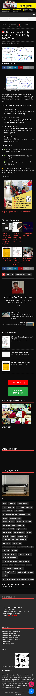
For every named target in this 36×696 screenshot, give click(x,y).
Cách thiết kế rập (8, 507)
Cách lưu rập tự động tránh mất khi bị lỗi (17, 261)
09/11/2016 (15, 354)
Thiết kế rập (7, 568)
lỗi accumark (22, 536)
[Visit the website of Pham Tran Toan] (16, 305)
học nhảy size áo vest (24, 212)
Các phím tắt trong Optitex (6, 259)
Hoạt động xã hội (8, 529)
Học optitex (7, 532)
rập (11, 565)
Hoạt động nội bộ (18, 525)
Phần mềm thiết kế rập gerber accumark (16, 561)
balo (4, 504)
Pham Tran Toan (17, 43)
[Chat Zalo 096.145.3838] (31, 691)
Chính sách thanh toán (10, 633)
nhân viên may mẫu (9, 547)
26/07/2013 (6, 43)
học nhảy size (21, 529)
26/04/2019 (15, 341)
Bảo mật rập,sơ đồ (8, 644)
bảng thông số (23, 504)
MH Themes (18, 694)
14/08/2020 (15, 364)
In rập (29, 532)
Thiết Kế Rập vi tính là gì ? (27, 259)
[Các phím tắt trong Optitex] (6, 366)
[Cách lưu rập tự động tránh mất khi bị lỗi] (6, 342)
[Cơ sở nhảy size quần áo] (6, 354)
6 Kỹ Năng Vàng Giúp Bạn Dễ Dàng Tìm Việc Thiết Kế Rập (16, 238)
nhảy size (10, 274)
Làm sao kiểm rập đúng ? (27, 235)
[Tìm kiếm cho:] (18, 19)
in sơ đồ (5, 536)
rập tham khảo (19, 565)
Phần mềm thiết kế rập (10, 558)
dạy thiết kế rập (24, 514)
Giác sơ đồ (6, 525)
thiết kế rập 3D (18, 568)
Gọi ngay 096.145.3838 (18, 391)
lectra (13, 536)
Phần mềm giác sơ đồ (9, 554)
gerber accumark (8, 522)
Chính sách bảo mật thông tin (11, 631)
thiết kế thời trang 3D (25, 572)
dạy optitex (19, 511)
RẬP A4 (5, 565)
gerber (5, 518)
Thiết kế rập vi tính (9, 572)
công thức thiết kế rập (24, 507)
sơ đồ (29, 565)
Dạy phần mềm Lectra (10, 514)
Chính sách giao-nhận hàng (11, 637)
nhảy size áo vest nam (23, 274)
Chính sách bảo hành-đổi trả (11, 636)
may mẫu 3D (6, 543)
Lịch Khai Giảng (18, 382)
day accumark (7, 511)
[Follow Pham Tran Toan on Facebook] (19, 305)
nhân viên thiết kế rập (25, 547)
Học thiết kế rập (19, 532)
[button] (33, 14)
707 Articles (28, 297)
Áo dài (5, 576)
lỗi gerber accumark (19, 540)
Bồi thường (6, 642)
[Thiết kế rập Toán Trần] (18, 11)
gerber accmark (15, 518)
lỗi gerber (6, 540)
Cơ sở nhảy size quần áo (19, 352)
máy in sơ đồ (17, 543)
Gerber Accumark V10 (24, 522)
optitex (14, 550)
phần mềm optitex (25, 554)
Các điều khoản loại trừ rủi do (11, 639)
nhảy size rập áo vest (9, 212)
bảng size (12, 504)
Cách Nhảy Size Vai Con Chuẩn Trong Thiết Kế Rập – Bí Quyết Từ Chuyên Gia (6, 239)
